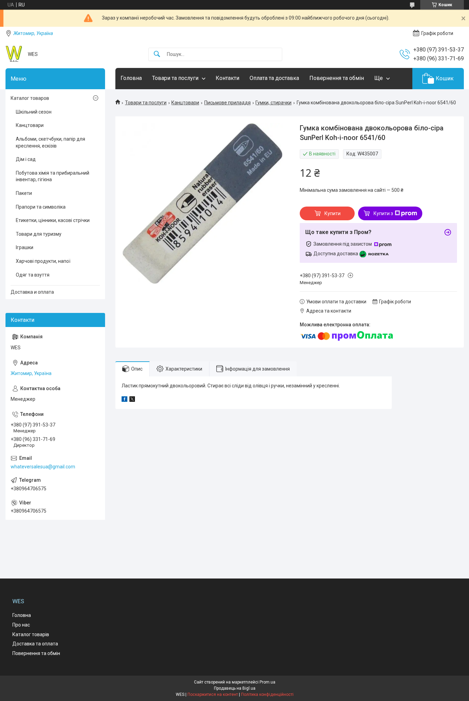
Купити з (383, 213)
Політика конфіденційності (267, 694)
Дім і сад (26, 159)
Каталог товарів (30, 634)
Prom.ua (267, 682)
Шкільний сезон (34, 112)
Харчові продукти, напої (43, 261)
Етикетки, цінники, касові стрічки (53, 220)
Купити (332, 213)
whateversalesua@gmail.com (43, 466)
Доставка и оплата (32, 292)
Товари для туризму (38, 234)
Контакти (227, 78)
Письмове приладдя (227, 102)
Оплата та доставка (274, 78)
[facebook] (124, 400)
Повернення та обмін (336, 78)
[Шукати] (157, 54)
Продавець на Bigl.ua (234, 688)
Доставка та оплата (35, 643)
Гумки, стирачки (273, 102)
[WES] (14, 54)
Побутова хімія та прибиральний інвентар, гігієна (52, 176)
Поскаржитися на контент (212, 694)
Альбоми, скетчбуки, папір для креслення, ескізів (50, 142)
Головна (131, 78)
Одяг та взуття (32, 275)
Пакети (24, 193)
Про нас (21, 625)
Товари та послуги (175, 78)
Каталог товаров (30, 98)
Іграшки (24, 247)
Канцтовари (185, 102)
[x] (132, 400)
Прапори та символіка (41, 207)
